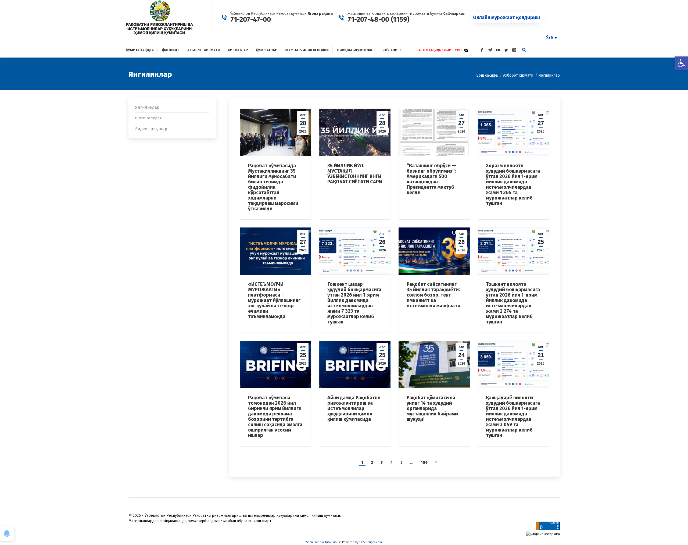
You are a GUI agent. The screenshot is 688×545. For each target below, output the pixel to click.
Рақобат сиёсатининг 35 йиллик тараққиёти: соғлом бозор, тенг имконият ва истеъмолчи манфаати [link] (433, 295)
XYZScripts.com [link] (371, 542)
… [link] (411, 462)
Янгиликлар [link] (147, 107)
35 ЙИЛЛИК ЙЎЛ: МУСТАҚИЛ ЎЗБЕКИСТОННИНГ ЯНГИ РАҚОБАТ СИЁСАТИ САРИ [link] (354, 174)
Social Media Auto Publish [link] (323, 542)
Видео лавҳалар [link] (151, 128)
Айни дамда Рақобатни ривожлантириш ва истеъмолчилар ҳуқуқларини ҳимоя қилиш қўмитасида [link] (354, 408)
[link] (681, 63)
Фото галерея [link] (148, 118)
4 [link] (391, 462)
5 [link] (401, 462)
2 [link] (372, 462)
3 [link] (382, 462)
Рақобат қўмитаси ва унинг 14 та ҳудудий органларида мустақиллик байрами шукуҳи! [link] (432, 408)
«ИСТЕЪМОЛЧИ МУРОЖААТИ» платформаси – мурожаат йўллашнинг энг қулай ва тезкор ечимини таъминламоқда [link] (274, 300)
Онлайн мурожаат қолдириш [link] (506, 17)
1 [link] (362, 462)
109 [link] (424, 462)
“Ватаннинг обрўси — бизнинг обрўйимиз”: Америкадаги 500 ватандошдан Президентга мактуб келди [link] (431, 179)
